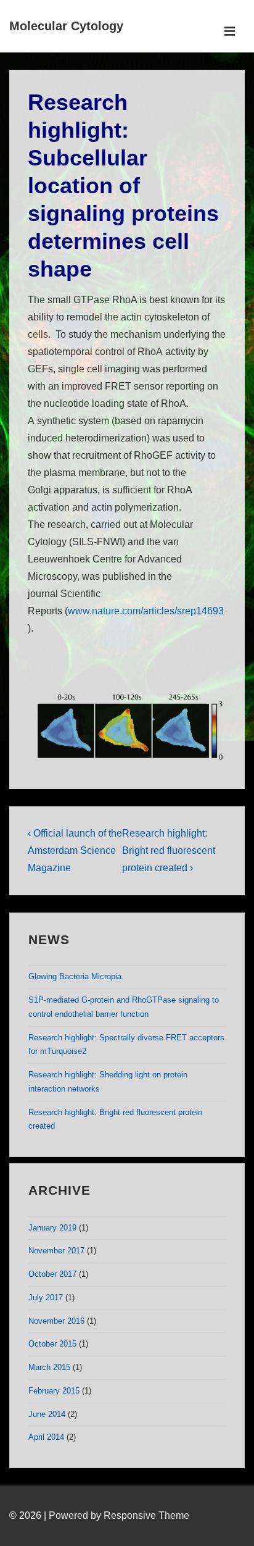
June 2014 (46, 1414)
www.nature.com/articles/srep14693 (146, 611)
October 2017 (52, 1274)
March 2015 (49, 1367)
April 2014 (46, 1437)
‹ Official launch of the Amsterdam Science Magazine (75, 850)
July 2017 (45, 1297)
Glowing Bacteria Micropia (74, 976)
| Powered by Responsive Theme (116, 1515)
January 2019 (52, 1227)
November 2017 (56, 1250)
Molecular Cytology (66, 26)
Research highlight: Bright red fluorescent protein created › (168, 850)
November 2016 (56, 1321)
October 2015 (52, 1343)
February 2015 (54, 1390)
